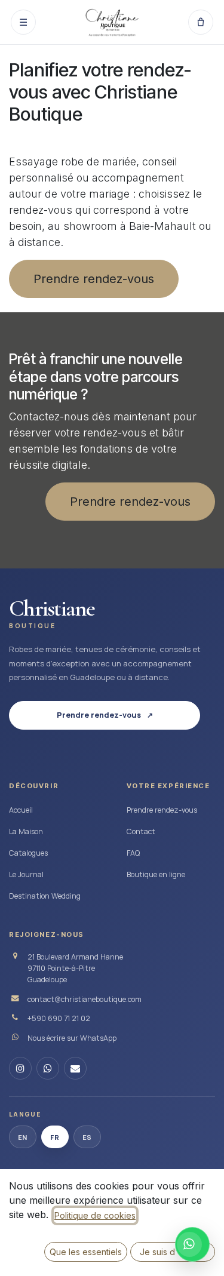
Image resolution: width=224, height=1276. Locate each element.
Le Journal (26, 874)
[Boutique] (200, 22)
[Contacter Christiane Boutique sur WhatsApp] (192, 1244)
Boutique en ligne (156, 874)
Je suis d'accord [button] (173, 1252)
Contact (141, 831)
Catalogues (28, 853)
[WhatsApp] (47, 1068)
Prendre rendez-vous (93, 279)
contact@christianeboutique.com (84, 999)
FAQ (133, 853)
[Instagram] (20, 1068)
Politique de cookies (95, 1215)
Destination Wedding (45, 896)
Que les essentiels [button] (86, 1252)
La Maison (26, 831)
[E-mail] (75, 1068)
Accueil (21, 810)
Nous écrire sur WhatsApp (71, 1038)
